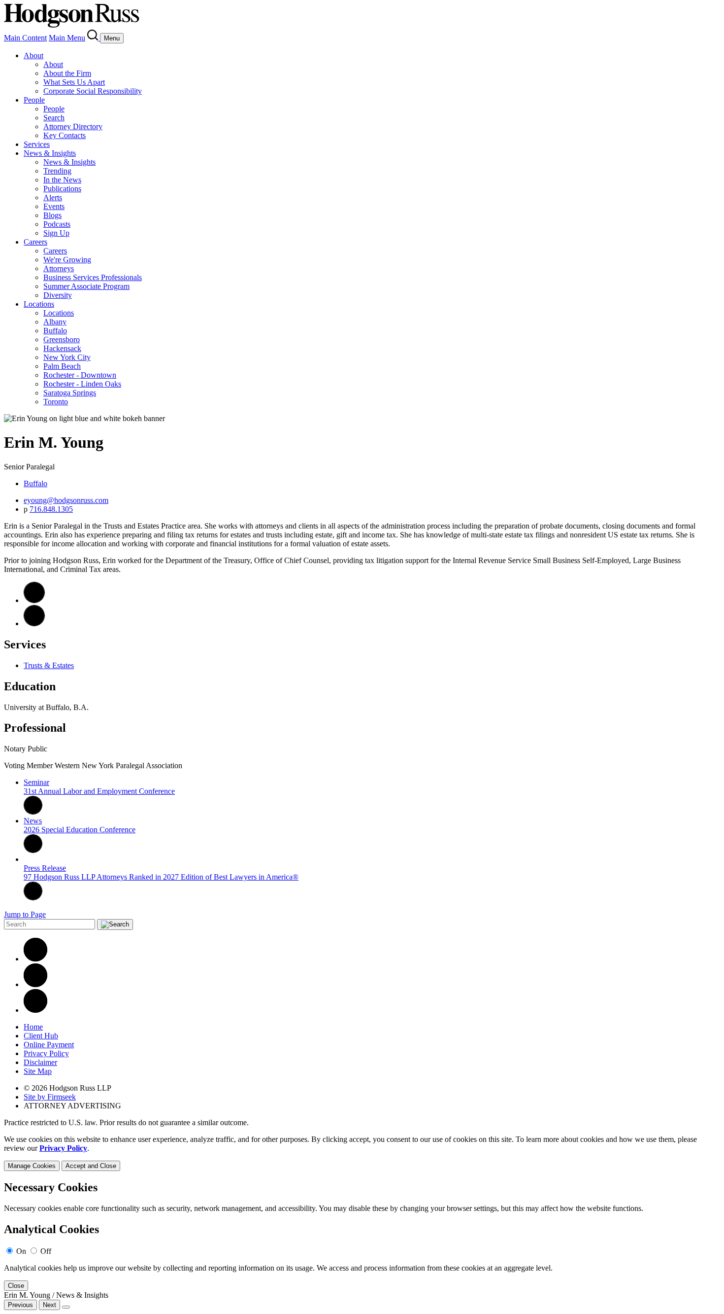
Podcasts (56, 224)
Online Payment (49, 1044)
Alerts (52, 197)
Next (49, 1305)
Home (33, 1027)
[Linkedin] (35, 959)
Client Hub (41, 1035)
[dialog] (362, 1153)
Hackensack (62, 348)
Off (45, 1251)
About (33, 55)
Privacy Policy (46, 1053)
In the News (62, 180)
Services (37, 144)
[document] (362, 1236)
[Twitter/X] (35, 984)
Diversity (57, 295)
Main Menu (67, 38)
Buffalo (55, 330)
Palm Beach (62, 366)
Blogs (52, 215)
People (34, 100)
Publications (62, 188)
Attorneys (58, 268)
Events (54, 206)
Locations (39, 304)
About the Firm (67, 73)
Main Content (25, 38)
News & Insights (50, 153)
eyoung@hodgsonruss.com (66, 500)
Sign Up (56, 233)
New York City (67, 357)
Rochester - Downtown (79, 375)
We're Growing (67, 259)
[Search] (93, 38)
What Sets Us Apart (74, 82)
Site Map (38, 1071)
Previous (20, 1305)
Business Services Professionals (92, 277)
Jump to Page (25, 914)
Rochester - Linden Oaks (82, 384)
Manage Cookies (32, 1166)
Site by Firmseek (50, 1097)
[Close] (66, 1307)
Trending (57, 171)
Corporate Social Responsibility (92, 91)
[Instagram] (35, 1010)
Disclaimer (40, 1062)
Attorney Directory (72, 126)
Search (54, 117)
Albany (54, 322)
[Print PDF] (34, 623)
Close (16, 1285)
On (21, 1251)
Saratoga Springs (69, 393)
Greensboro (61, 339)
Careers (35, 242)
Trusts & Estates (49, 665)
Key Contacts (64, 135)
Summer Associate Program (86, 286)
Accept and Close (91, 1166)
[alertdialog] (362, 1236)
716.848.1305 (51, 509)
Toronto (55, 401)
